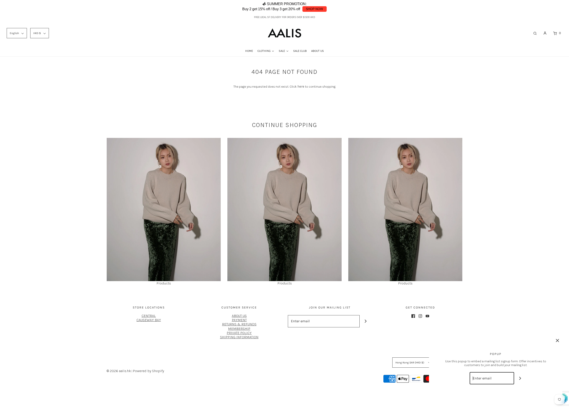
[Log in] (545, 33)
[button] (544, 7)
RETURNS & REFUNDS (239, 324)
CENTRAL (149, 316)
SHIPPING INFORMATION (239, 337)
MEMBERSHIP (239, 328)
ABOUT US (239, 316)
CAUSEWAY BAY (148, 320)
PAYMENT (239, 320)
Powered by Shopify (148, 371)
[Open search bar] (535, 33)
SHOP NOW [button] (314, 9)
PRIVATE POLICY (239, 333)
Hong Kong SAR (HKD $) (410, 362)
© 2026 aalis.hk (119, 371)
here (300, 86)
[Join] (366, 321)
